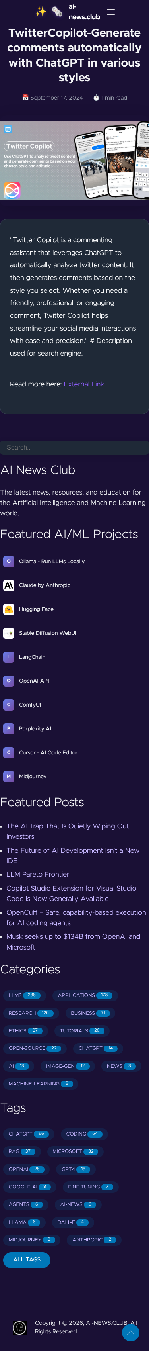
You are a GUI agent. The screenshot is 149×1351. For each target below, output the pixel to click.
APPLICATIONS (83, 995)
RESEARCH (29, 1013)
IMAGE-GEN (65, 1066)
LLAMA (22, 1222)
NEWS (119, 1066)
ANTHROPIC (91, 1240)
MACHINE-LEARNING (38, 1084)
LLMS (22, 995)
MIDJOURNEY (29, 1240)
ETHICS (23, 1031)
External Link (84, 384)
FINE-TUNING (88, 1187)
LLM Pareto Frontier (38, 874)
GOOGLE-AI (27, 1187)
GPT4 (73, 1169)
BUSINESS (88, 1013)
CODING (82, 1134)
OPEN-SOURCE (32, 1048)
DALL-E (71, 1222)
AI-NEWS (75, 1204)
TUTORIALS (79, 1031)
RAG (20, 1151)
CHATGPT (96, 1048)
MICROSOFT (72, 1151)
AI (16, 1066)
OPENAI (24, 1169)
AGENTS (23, 1204)
